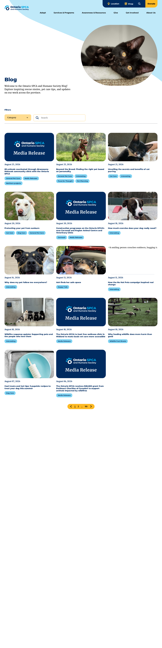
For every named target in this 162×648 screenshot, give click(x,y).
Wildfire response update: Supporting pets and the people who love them (29, 335)
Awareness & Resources (94, 13)
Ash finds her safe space (69, 282)
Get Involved (132, 13)
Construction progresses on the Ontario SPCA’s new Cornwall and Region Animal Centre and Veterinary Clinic (80, 230)
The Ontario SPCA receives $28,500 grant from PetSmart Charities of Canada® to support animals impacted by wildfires (80, 388)
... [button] (82, 406)
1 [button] (74, 406)
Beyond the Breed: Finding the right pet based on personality (80, 170)
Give (116, 13)
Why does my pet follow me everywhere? (26, 282)
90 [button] (86, 406)
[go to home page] (17, 8)
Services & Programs (64, 13)
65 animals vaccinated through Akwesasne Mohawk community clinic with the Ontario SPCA (27, 171)
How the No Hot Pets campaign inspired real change (131, 283)
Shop (130, 4)
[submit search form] (37, 117)
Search (39, 113)
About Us (150, 13)
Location (115, 4)
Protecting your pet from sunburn (22, 228)
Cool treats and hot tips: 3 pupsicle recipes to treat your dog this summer (28, 387)
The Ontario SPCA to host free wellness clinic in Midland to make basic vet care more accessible (80, 335)
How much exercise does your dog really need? (132, 228)
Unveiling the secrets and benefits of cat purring (129, 170)
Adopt (43, 13)
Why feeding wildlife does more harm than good (130, 335)
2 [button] (78, 406)
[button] (139, 4)
